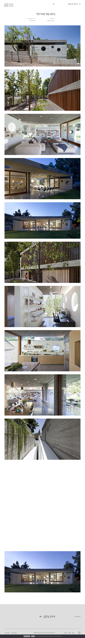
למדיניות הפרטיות (27, 636)
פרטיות (69, 632)
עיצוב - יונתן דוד (14, 632)
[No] (83, 636)
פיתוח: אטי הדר (7, 632)
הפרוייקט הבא (77, 616)
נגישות (73, 632)
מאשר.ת (33, 636)
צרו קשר (65, 632)
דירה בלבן (49, 617)
